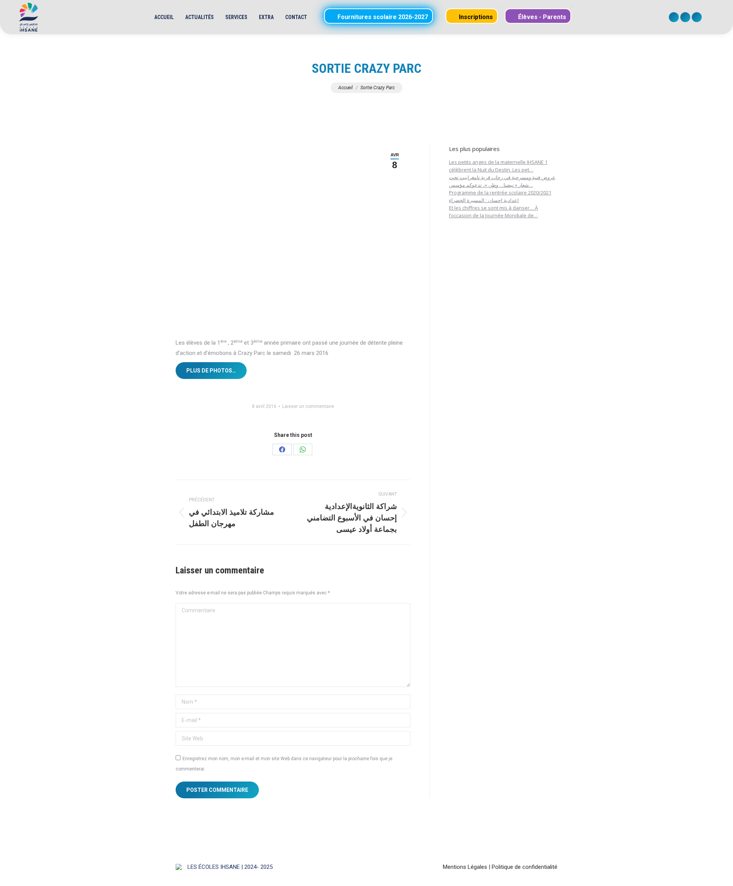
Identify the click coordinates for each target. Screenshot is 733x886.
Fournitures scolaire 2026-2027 (382, 17)
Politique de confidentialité (524, 867)
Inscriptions (475, 17)
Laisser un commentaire (308, 406)
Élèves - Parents (541, 17)
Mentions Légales (465, 867)
